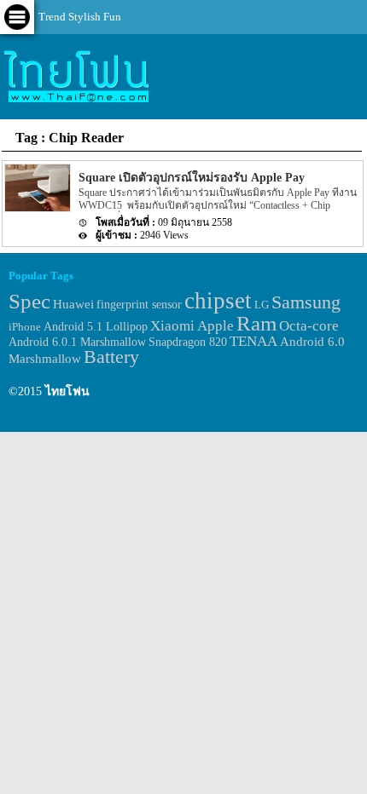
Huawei (73, 303)
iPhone (25, 326)
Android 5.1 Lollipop (96, 326)
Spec (29, 301)
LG (261, 304)
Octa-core (309, 326)
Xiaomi (172, 326)
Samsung (306, 302)
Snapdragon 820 (188, 342)
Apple (215, 326)
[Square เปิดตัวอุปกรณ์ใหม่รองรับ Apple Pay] (37, 208)
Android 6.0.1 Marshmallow (77, 341)
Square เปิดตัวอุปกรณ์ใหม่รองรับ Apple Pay (192, 177)
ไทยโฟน (67, 391)
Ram (256, 323)
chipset (218, 301)
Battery (111, 357)
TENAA (253, 341)
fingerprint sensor (139, 304)
